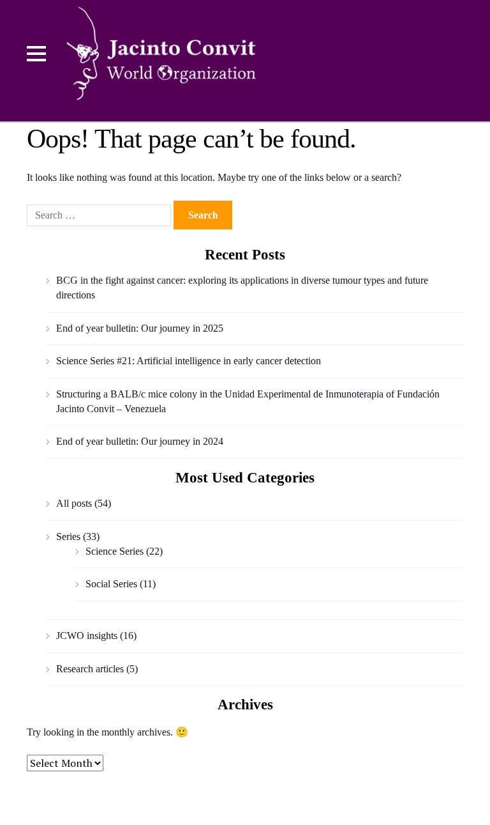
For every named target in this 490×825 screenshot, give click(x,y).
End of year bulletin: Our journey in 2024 (139, 441)
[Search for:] (100, 215)
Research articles (90, 668)
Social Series (111, 583)
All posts (74, 503)
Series (68, 536)
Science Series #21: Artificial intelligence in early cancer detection (188, 360)
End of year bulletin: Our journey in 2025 (139, 328)
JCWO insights (86, 635)
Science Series (114, 551)
